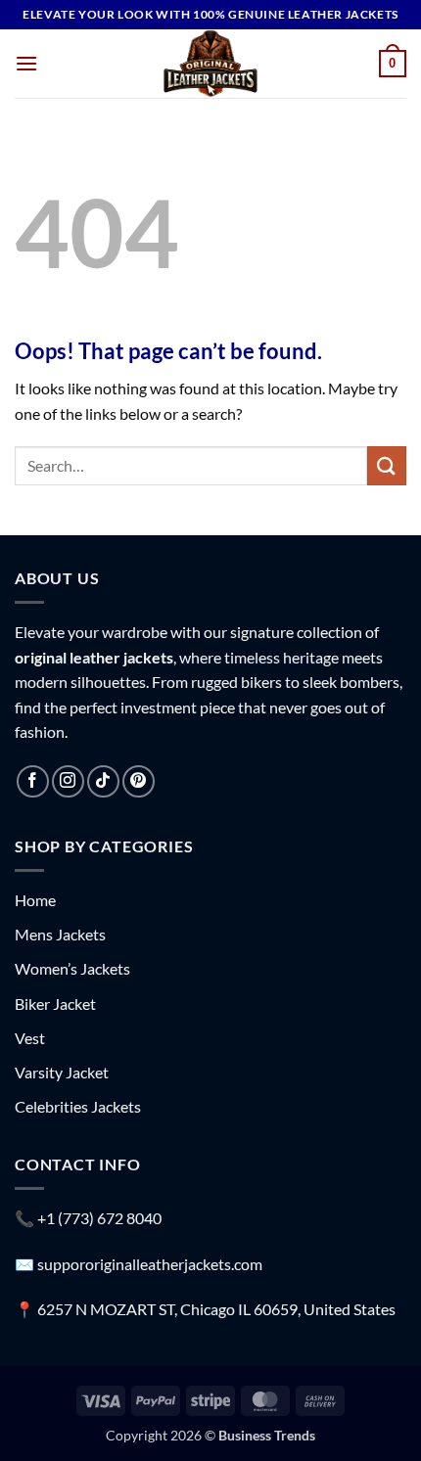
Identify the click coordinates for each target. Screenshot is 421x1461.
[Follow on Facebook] (33, 781)
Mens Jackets (60, 934)
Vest (30, 1037)
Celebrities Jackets (78, 1106)
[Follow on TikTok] (103, 781)
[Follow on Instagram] (68, 781)
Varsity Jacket (62, 1072)
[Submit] (386, 465)
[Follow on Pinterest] (138, 781)
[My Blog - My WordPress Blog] (210, 63)
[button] (26, 63)
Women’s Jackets (72, 968)
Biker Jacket (55, 1003)
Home (35, 899)
